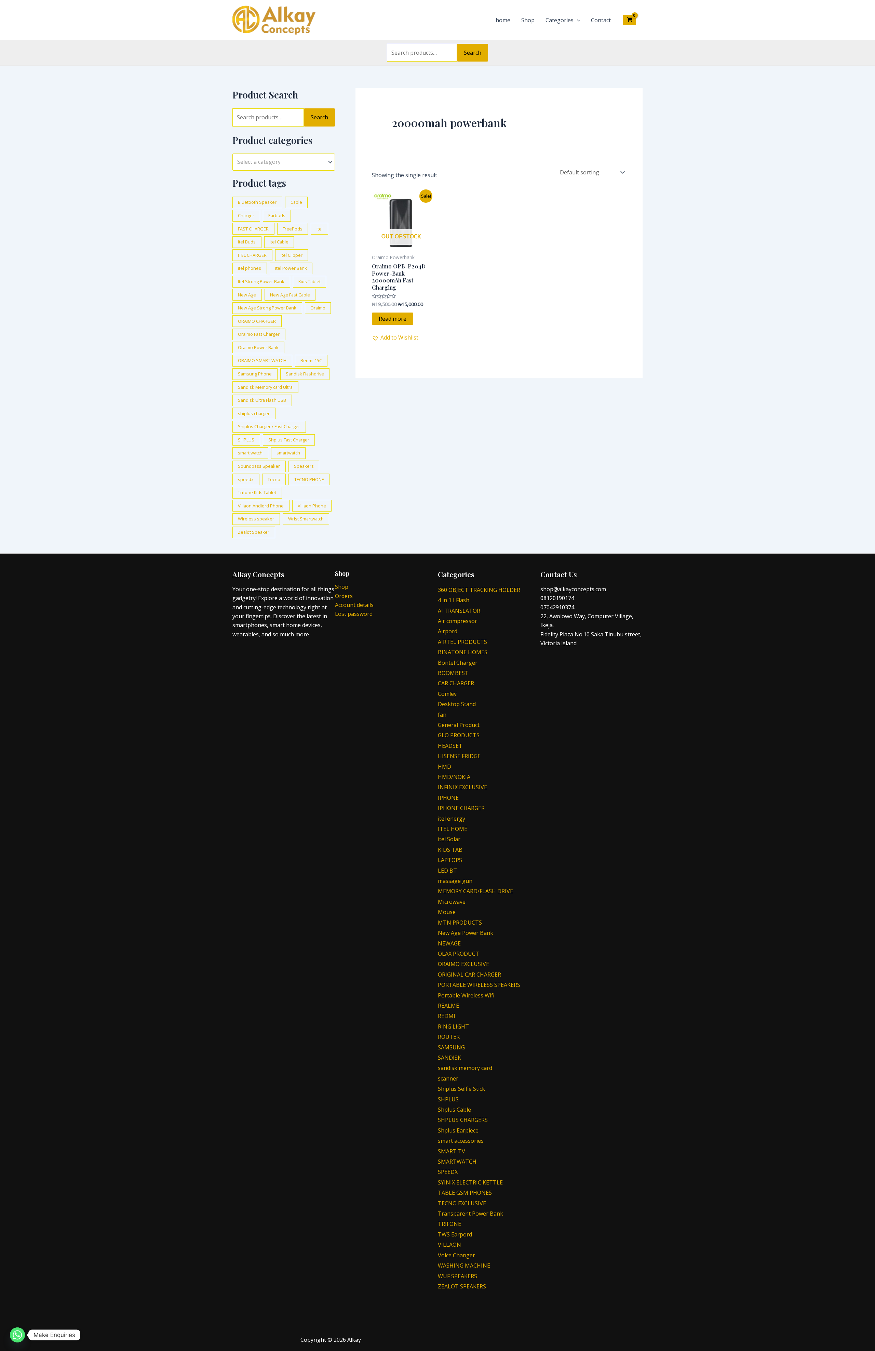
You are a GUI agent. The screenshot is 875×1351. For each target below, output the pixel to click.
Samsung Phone (255, 374)
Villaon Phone (312, 506)
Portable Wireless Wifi (466, 995)
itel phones (249, 268)
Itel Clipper (291, 255)
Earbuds (276, 215)
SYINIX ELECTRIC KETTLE (470, 1182)
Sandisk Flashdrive (305, 374)
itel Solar (449, 839)
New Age (247, 295)
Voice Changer (456, 1255)
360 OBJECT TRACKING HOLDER (479, 590)
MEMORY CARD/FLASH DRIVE (475, 891)
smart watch (250, 453)
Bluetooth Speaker (257, 202)
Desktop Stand (457, 704)
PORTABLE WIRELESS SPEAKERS (479, 985)
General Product (459, 725)
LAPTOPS (450, 860)
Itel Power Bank (291, 268)
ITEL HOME (452, 829)
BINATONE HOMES (462, 652)
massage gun (455, 881)
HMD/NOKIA (454, 777)
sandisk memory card (465, 1068)
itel (320, 229)
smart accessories (461, 1140)
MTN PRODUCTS (460, 922)
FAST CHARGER (253, 229)
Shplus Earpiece (458, 1130)
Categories (560, 20)
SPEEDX (448, 1172)
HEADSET (450, 746)
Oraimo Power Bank (258, 347)
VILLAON (449, 1244)
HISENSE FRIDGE (459, 756)
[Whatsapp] (17, 1334)
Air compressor (457, 621)
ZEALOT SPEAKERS (462, 1286)
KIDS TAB (450, 849)
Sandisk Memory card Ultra (265, 387)
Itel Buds (247, 242)
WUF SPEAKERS (457, 1276)
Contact (601, 20)
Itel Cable (279, 242)
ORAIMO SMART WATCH (262, 360)
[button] (395, 337)
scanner (448, 1078)
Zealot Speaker (253, 532)
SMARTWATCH (457, 1161)
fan (442, 714)
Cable (296, 202)
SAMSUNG (451, 1047)
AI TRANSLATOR (459, 610)
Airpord (447, 631)
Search (472, 52)
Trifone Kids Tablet (257, 492)
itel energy (451, 818)
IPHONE (448, 798)
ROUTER (449, 1037)
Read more (392, 318)
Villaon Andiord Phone (261, 506)
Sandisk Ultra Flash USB (262, 400)
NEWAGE (449, 943)
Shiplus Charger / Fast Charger (269, 426)
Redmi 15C (311, 360)
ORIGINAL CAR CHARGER (469, 974)
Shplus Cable (454, 1109)
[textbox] (280, 162)
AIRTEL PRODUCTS (462, 642)
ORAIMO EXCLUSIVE (463, 964)
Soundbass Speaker (259, 466)
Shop (528, 20)
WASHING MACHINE (464, 1265)
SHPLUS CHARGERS (463, 1120)
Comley (447, 694)
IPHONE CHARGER (461, 808)
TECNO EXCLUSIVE (462, 1203)
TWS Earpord (455, 1234)
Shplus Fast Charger (288, 440)
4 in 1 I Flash (453, 600)
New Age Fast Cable (290, 295)
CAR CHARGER (456, 683)
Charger (246, 215)
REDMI (446, 1016)
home (503, 20)
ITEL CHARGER (252, 255)
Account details (354, 605)
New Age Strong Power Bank (267, 308)
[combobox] (283, 162)
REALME (448, 1005)
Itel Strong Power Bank (261, 281)
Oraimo (317, 308)
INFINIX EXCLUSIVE (462, 787)
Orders (344, 596)
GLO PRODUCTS (459, 735)
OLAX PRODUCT (458, 953)
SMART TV (451, 1151)
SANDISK (449, 1057)
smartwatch (288, 453)
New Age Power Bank (465, 933)
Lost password (354, 614)
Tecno (274, 479)
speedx (246, 479)
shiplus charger (254, 413)
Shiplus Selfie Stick (461, 1088)
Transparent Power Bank (470, 1213)
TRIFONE (449, 1224)
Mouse (447, 912)
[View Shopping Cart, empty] (629, 20)
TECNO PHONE (309, 479)
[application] (577, 20)
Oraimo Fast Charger (259, 334)
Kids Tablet (309, 281)
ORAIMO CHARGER (257, 321)
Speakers (304, 466)
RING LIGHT (453, 1026)
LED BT (447, 870)
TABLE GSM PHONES (465, 1192)
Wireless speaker (256, 519)
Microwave (452, 901)
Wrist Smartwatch (306, 519)
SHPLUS (246, 440)
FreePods (292, 229)
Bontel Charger (457, 662)
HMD (444, 766)
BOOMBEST (453, 673)
